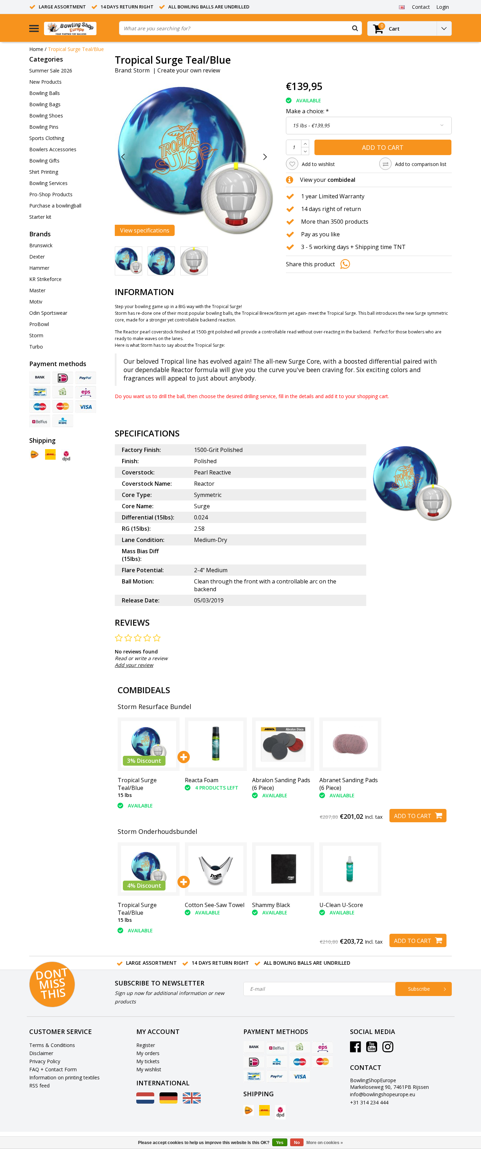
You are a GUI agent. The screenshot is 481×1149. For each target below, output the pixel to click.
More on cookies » (324, 1142)
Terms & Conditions (52, 1045)
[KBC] (62, 421)
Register (145, 1045)
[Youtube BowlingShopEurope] (371, 1049)
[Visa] (85, 406)
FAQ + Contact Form (53, 1069)
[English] (401, 6)
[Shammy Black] (283, 869)
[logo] (79, 28)
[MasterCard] (62, 406)
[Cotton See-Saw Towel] (216, 869)
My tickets (148, 1061)
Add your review (134, 665)
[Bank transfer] (39, 377)
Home (36, 49)
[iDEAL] (62, 377)
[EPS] (85, 392)
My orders (148, 1053)
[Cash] (62, 392)
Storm (141, 70)
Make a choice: (307, 111)
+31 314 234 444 (369, 1102)
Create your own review (188, 70)
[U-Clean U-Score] (350, 869)
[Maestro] (39, 406)
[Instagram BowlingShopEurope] (387, 1049)
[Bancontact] (39, 392)
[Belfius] (39, 421)
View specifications (144, 230)
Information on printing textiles (64, 1077)
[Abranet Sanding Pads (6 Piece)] (350, 744)
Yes (279, 1142)
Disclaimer (41, 1053)
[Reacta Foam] (216, 744)
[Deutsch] (168, 1101)
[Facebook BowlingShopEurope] (355, 1049)
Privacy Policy (44, 1061)
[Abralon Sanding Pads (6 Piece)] (283, 744)
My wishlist (148, 1069)
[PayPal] (85, 377)
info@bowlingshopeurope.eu (382, 1094)
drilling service (260, 396)
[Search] (355, 28)
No (297, 1142)
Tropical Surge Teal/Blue (76, 49)
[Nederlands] (145, 1101)
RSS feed (39, 1085)
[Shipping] (34, 454)
